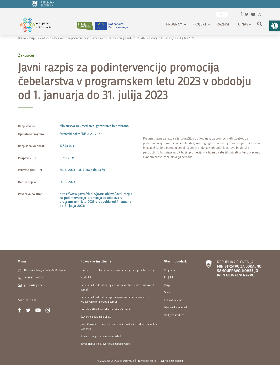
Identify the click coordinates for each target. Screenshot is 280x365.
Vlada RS (86, 277)
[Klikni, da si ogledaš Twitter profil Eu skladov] (246, 15)
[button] (274, 26)
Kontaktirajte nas (173, 300)
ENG (222, 14)
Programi (174, 24)
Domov (22, 38)
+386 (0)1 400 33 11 (35, 277)
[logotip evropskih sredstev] (39, 26)
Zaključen (45, 38)
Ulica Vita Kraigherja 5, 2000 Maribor (45, 270)
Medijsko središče (174, 315)
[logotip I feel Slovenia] (85, 26)
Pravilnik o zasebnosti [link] (170, 361)
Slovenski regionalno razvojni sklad (101, 336)
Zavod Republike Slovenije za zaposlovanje (105, 344)
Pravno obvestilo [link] (146, 361)
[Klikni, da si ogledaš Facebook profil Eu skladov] (241, 15)
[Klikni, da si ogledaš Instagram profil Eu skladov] (259, 15)
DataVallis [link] (128, 361)
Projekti (200, 24)
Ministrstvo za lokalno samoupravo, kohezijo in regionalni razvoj (117, 270)
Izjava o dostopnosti (175, 307)
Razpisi (223, 24)
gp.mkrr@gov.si (33, 285)
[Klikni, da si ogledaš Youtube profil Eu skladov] (253, 15)
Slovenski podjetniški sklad (96, 317)
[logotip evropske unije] (113, 26)
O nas (243, 24)
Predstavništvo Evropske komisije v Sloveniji (106, 309)
